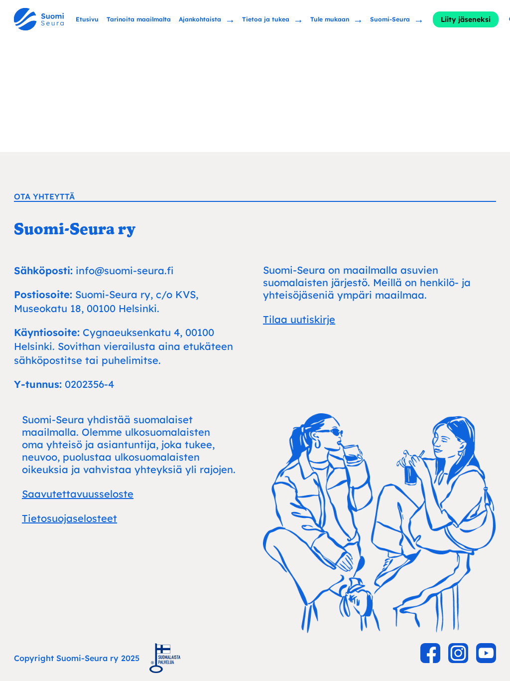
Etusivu (87, 19)
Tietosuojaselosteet (69, 518)
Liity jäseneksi (466, 19)
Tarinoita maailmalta (139, 19)
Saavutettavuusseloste (77, 494)
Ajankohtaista (200, 18)
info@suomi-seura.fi (124, 270)
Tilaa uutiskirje (299, 319)
